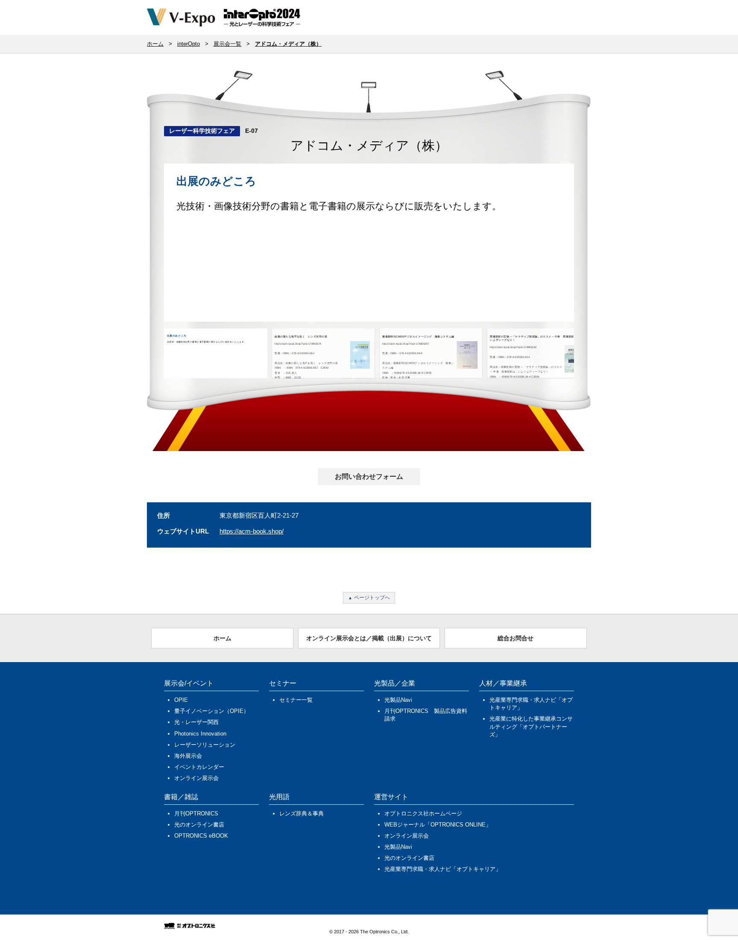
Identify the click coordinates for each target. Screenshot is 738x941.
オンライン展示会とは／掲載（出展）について (369, 638)
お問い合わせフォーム (369, 476)
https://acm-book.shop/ (252, 531)
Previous (151, 250)
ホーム (222, 638)
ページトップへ (372, 598)
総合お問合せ (515, 638)
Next (588, 250)
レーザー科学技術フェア (202, 130)
